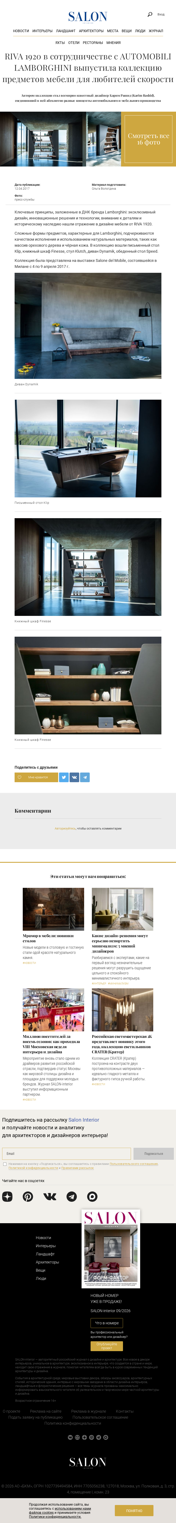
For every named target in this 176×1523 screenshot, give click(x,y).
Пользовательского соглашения (134, 1164)
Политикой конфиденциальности (33, 1168)
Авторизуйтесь (65, 828)
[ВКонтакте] (74, 777)
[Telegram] (85, 777)
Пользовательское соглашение (100, 1417)
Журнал (156, 31)
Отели (73, 43)
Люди (140, 31)
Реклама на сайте (45, 1411)
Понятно (134, 1511)
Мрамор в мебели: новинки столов (48, 938)
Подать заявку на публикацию (35, 1417)
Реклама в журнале (88, 1411)
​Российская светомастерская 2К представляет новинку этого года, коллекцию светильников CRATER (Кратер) (122, 1044)
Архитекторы (91, 31)
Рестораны (93, 43)
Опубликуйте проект (107, 1346)
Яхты (60, 43)
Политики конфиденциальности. (55, 1517)
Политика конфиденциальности (72, 1423)
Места (112, 31)
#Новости (29, 963)
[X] (64, 777)
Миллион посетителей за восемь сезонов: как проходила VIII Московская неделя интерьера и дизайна (51, 1044)
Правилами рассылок (77, 1168)
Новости (21, 31)
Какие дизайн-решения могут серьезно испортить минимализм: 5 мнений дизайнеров (120, 943)
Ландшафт (66, 31)
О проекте (11, 1411)
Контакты (125, 1411)
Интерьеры (42, 31)
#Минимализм (118, 983)
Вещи (127, 31)
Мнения (113, 43)
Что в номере (107, 1323)
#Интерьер (99, 983)
